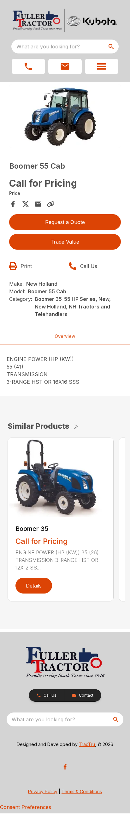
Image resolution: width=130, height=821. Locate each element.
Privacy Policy (42, 791)
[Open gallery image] (65, 116)
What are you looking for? (48, 46)
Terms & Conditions (82, 791)
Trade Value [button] (64, 242)
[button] (28, 66)
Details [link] (34, 585)
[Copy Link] (51, 204)
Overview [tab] (65, 336)
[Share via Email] (38, 204)
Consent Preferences (25, 807)
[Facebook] (65, 767)
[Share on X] (25, 204)
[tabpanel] (65, 117)
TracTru (87, 744)
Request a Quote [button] (65, 222)
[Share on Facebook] (13, 204)
